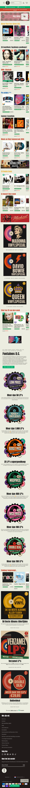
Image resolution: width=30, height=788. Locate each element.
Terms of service (5, 743)
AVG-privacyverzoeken (7, 747)
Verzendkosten (5, 727)
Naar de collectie (15, 667)
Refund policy (5, 740)
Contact (3, 721)
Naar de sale (15, 627)
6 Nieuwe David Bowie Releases (15, 278)
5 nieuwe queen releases (15, 306)
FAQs (3, 725)
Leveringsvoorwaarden (7, 738)
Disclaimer (4, 734)
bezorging (13, 7)
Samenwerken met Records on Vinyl (10, 732)
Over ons (4, 719)
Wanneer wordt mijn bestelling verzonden (11, 736)
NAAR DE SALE (15, 706)
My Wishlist (4, 730)
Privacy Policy (5, 745)
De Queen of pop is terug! (15, 249)
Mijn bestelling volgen (6, 723)
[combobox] (15, 2)
